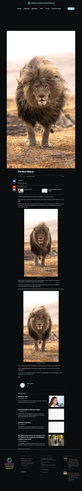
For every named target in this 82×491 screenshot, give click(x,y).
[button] (71, 8)
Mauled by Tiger (28, 189)
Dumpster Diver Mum (24, 422)
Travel (47, 8)
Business (34, 8)
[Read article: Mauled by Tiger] (20, 191)
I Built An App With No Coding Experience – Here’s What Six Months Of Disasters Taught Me (74, 476)
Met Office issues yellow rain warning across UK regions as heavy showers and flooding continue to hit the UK (31, 437)
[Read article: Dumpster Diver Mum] (56, 427)
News (19, 8)
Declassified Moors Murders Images (29, 409)
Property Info (71, 468)
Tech (41, 8)
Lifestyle (26, 8)
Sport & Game (56, 8)
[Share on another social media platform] (14, 189)
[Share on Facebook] (14, 181)
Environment (29, 176)
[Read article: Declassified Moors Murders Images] (44, 191)
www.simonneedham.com (27, 374)
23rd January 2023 (21, 176)
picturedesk (30, 383)
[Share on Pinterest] (14, 186)
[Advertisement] (41, 20)
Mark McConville (22, 441)
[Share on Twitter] (14, 184)
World (33, 176)
